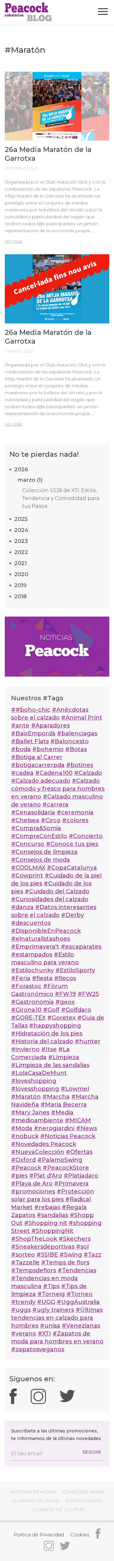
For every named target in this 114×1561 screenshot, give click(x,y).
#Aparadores (50, 725)
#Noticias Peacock (67, 1136)
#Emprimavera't (35, 946)
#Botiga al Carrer (36, 757)
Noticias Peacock (33, 1492)
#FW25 (88, 994)
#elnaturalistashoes (40, 938)
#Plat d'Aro (45, 1175)
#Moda (21, 1128)
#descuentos (31, 922)
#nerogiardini (54, 1128)
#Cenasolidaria (33, 812)
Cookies (79, 1535)
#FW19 (65, 994)
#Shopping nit (45, 1223)
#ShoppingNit (52, 1230)
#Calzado (88, 772)
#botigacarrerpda (38, 765)
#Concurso (27, 844)
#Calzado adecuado (40, 780)
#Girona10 (26, 1009)
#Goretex (61, 1017)
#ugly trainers (53, 1309)
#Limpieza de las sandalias (50, 1065)
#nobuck (25, 1136)
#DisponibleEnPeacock (46, 930)
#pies (19, 1175)
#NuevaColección (37, 1151)
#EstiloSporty (75, 970)
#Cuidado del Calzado (57, 891)
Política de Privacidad (39, 1535)
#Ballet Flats (30, 741)
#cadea (22, 772)
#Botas (76, 749)
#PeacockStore (66, 1167)
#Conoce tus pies (72, 844)
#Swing (71, 1254)
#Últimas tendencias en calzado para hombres (57, 1317)
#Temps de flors (65, 1262)
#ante (20, 725)
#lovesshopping (35, 1088)
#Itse (49, 1049)
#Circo (50, 820)
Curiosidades (84, 1501)
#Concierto (86, 836)
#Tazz (92, 1254)
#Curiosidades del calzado (49, 899)
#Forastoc (26, 986)
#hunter (87, 1041)
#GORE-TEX (28, 1017)
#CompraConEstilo (39, 836)
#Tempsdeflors (33, 1270)
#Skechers (75, 1238)
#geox (65, 1001)
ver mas (13, 241)
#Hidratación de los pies (46, 1033)
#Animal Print (81, 717)
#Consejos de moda (40, 859)
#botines (79, 765)
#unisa (50, 1325)
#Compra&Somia (36, 828)
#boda (21, 749)
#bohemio (48, 749)
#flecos (65, 978)
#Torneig (51, 1294)
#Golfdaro (76, 1009)
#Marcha (56, 1096)
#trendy (23, 1302)
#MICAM (78, 1120)
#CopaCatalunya (72, 867)
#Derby (72, 915)
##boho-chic (30, 709)
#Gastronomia (32, 1001)
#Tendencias (77, 1270)
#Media (62, 1112)
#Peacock (26, 1167)
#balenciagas (77, 733)
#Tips (51, 1286)
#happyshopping (55, 1025)
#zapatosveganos (37, 1349)
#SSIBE (47, 1254)
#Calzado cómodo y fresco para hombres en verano (57, 788)
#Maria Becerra (64, 1104)
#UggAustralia (78, 1302)
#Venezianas (81, 1325)
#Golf (51, 1009)
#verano (23, 1333)
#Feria (20, 978)
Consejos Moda (83, 1492)
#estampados (31, 954)
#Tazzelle (25, 1262)
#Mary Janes (30, 1112)
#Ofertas (79, 1151)
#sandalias (52, 1215)
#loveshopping (33, 1080)
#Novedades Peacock (43, 1144)
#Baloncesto (69, 741)
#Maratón (26, 1096)
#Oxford (23, 1159)
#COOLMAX (28, 867)
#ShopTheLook (34, 1238)
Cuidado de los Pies (58, 1509)
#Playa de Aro (32, 1183)
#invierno (25, 1049)
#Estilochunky (32, 970)
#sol (82, 1246)
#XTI (44, 1333)
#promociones (33, 1191)
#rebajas (47, 1207)
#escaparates (81, 946)
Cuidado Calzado (35, 1501)
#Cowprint (27, 875)
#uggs (21, 1309)
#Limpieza (63, 1057)
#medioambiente (37, 1120)
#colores (75, 820)
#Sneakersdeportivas (42, 1246)
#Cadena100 (54, 772)
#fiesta (42, 978)
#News (86, 1128)
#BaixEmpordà (33, 733)
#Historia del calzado (42, 1041)
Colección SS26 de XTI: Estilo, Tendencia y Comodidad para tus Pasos (60, 498)
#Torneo (79, 1294)
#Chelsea (25, 820)
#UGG (46, 1302)
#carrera (55, 804)
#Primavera (71, 1183)
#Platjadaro (81, 1175)
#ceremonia (75, 812)
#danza (22, 907)
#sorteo (23, 1254)
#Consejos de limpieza (44, 851)
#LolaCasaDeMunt (39, 1073)
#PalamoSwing (59, 1159)
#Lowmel (75, 1088)
